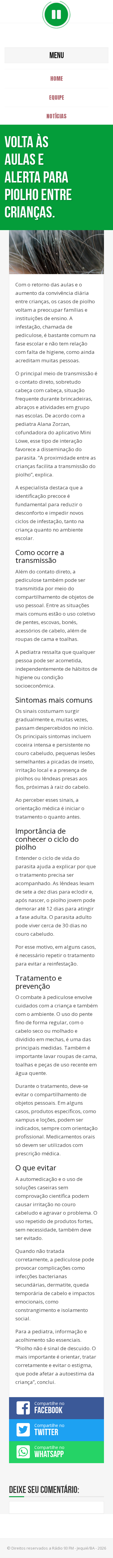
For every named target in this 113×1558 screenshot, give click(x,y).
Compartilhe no (49, 1407)
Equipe (56, 97)
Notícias (56, 116)
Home (56, 78)
